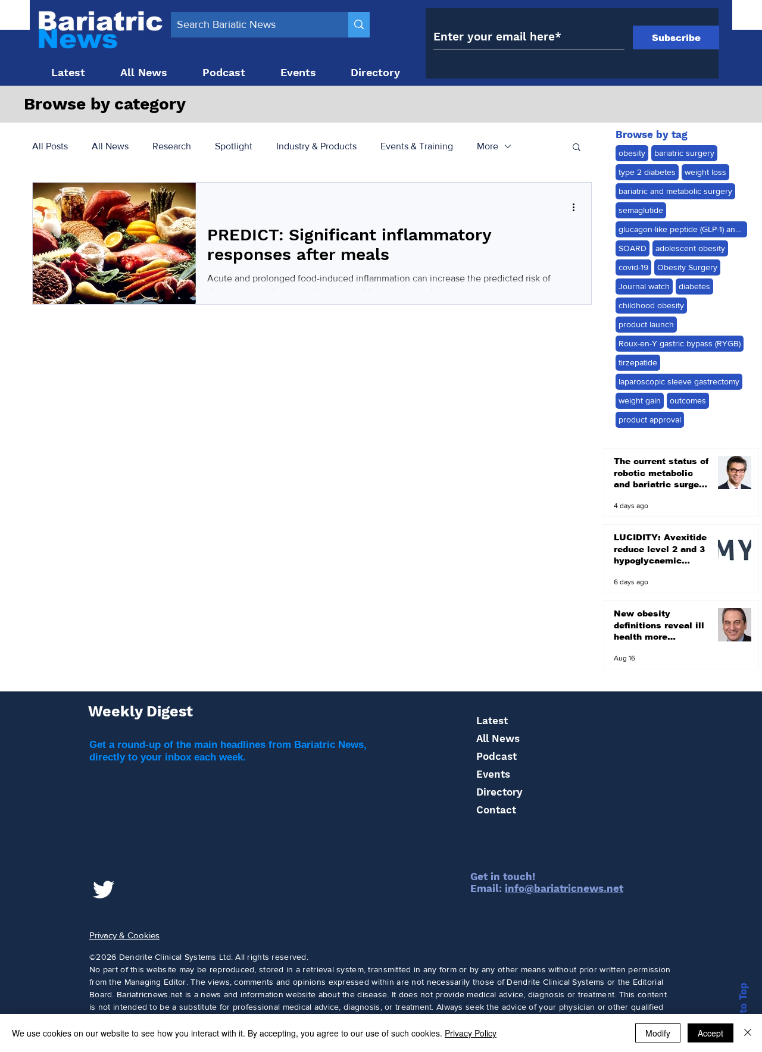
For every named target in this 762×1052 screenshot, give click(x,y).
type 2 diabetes (647, 172)
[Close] (748, 1032)
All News (110, 146)
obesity (632, 153)
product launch (646, 324)
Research (171, 146)
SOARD (633, 248)
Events (493, 774)
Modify (657, 1033)
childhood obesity (651, 305)
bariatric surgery (684, 153)
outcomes (688, 400)
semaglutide (641, 210)
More (487, 146)
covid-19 (633, 267)
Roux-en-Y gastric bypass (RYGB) (680, 343)
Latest (492, 721)
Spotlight (233, 146)
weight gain (640, 400)
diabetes (694, 286)
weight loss (705, 172)
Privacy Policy (470, 1033)
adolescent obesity (690, 248)
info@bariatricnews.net (564, 888)
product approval (650, 419)
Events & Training (416, 146)
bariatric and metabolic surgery (675, 191)
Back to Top (743, 1012)
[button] (576, 148)
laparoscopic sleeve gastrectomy (679, 381)
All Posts (50, 146)
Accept (710, 1033)
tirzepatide (638, 362)
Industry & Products (316, 146)
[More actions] (577, 207)
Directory (499, 792)
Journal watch (644, 286)
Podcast (496, 756)
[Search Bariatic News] (359, 24)
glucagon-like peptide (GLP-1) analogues (683, 229)
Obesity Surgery (687, 267)
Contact (496, 810)
